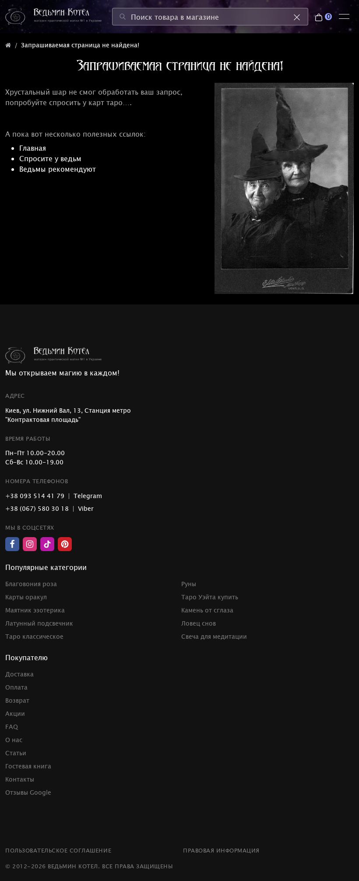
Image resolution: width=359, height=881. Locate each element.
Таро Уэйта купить (209, 597)
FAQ (11, 726)
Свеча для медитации (214, 636)
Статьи (15, 753)
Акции (15, 713)
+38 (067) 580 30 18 (37, 508)
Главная (32, 147)
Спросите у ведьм (50, 158)
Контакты (19, 779)
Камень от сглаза (207, 610)
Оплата (16, 687)
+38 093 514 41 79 (34, 495)
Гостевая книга (28, 766)
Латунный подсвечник (39, 623)
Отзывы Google (28, 792)
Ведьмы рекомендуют (57, 168)
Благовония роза (31, 583)
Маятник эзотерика (35, 610)
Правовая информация (221, 850)
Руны (188, 583)
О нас (13, 739)
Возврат (17, 700)
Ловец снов (198, 623)
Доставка (19, 674)
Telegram (88, 495)
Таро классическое (34, 636)
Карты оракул (26, 597)
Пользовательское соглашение (58, 850)
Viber (86, 508)
